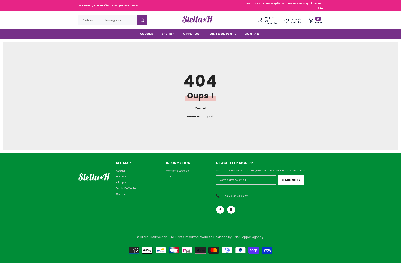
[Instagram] (231, 210)
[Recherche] (112, 20)
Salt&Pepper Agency (248, 237)
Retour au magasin (200, 116)
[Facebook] (220, 210)
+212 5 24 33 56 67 (236, 195)
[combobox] (107, 20)
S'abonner (291, 180)
